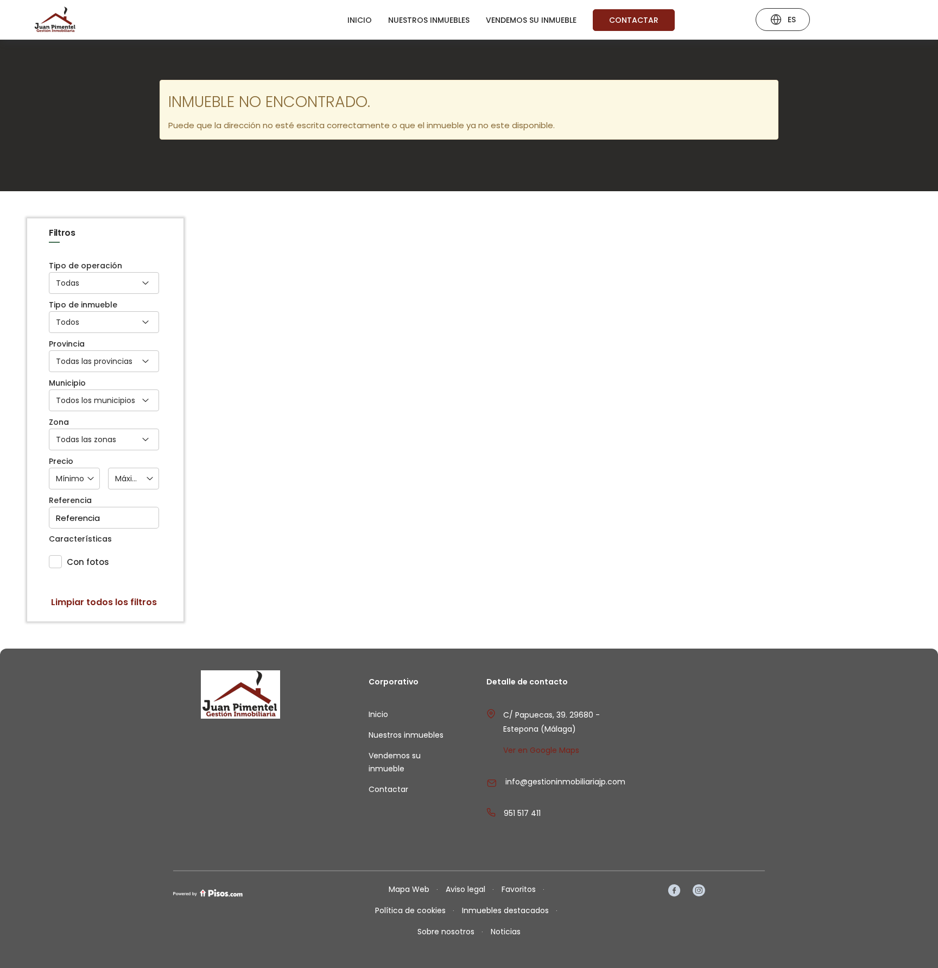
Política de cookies (410, 910)
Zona (59, 422)
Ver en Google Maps (541, 750)
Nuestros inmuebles (429, 20)
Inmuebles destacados (505, 910)
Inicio (359, 20)
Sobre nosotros (445, 931)
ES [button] (792, 19)
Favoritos (519, 889)
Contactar (633, 20)
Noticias (506, 931)
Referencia (70, 500)
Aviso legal (465, 889)
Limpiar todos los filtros (104, 602)
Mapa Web (409, 889)
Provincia (67, 344)
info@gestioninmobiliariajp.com (565, 781)
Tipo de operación (85, 266)
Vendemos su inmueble (531, 20)
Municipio (67, 383)
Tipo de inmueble (83, 305)
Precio (61, 461)
